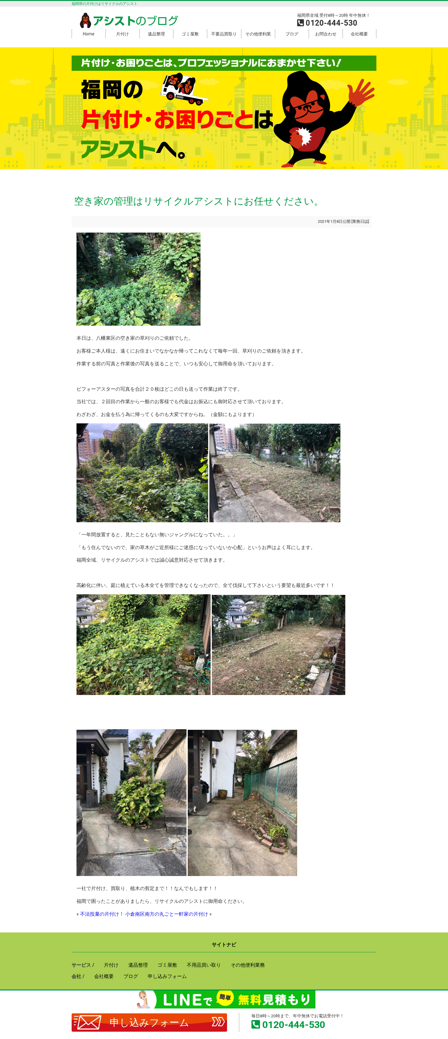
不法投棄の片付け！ (102, 914)
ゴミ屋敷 (190, 33)
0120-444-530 (293, 1024)
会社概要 (359, 33)
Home (88, 33)
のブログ (135, 21)
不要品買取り (224, 33)
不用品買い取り (204, 965)
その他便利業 (258, 33)
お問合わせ (325, 33)
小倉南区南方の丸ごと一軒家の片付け (166, 914)
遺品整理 (156, 33)
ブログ (292, 33)
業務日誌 (360, 221)
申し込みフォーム (149, 1022)
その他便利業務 (248, 965)
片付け (122, 33)
